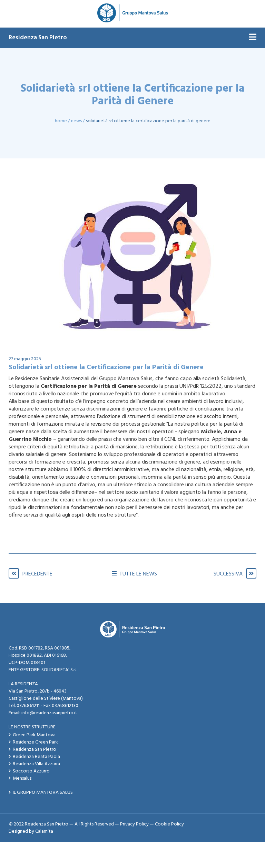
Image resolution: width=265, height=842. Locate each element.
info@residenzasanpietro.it (49, 713)
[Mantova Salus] (132, 13)
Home (61, 121)
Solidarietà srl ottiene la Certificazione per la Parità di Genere (148, 121)
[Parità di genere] (132, 257)
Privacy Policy (134, 824)
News (76, 121)
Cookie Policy (169, 824)
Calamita (44, 831)
